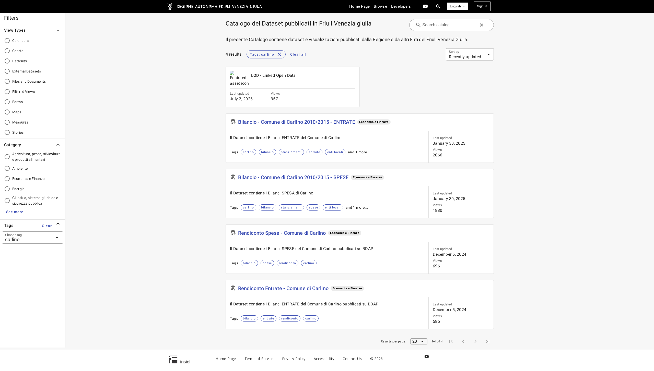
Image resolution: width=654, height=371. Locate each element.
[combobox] (26, 237)
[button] (437, 6)
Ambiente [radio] (20, 168)
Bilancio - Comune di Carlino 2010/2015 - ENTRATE (296, 122)
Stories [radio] (18, 132)
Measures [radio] (20, 122)
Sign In (482, 6)
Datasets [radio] (19, 61)
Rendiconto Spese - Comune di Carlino (282, 233)
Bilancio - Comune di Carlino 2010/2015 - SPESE (293, 177)
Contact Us (352, 358)
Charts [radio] (17, 51)
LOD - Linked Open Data (273, 75)
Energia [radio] (18, 189)
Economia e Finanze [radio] (28, 179)
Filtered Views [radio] (23, 92)
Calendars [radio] (20, 41)
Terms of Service (259, 358)
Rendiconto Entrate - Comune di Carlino (283, 288)
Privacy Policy (294, 358)
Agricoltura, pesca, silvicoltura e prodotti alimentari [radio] (36, 157)
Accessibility (324, 358)
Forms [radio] (17, 102)
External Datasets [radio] (26, 71)
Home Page (226, 358)
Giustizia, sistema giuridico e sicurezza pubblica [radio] (35, 200)
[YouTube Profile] (425, 6)
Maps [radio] (16, 112)
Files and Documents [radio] (29, 81)
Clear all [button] (298, 54)
